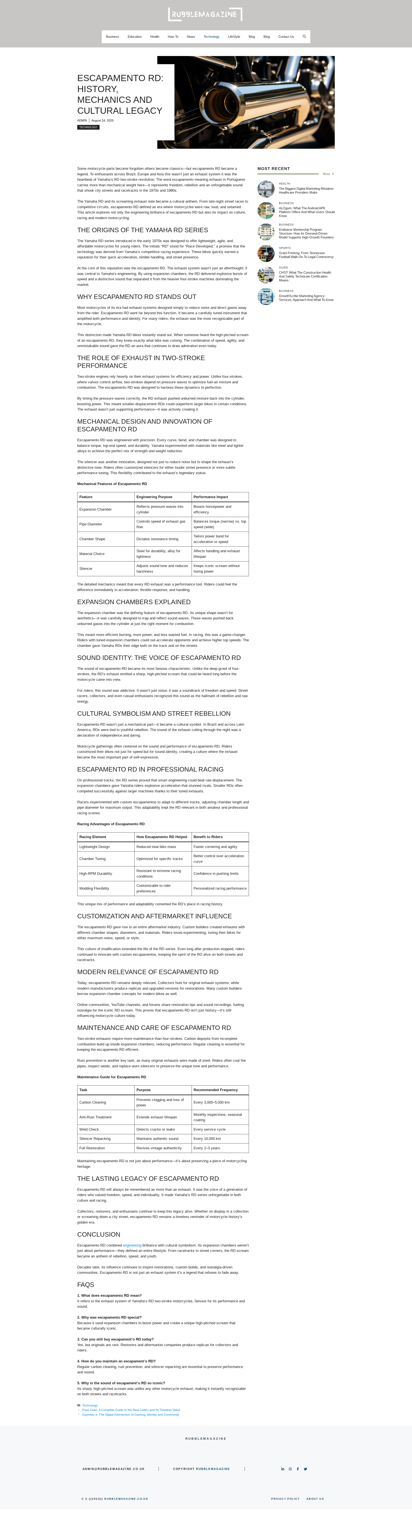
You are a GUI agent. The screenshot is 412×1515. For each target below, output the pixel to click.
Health (154, 36)
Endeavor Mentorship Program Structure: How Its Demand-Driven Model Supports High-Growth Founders (306, 233)
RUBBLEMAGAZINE (213, 1469)
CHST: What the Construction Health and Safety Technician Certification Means (305, 276)
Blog (252, 36)
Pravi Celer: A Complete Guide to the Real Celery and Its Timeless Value (131, 1410)
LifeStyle (234, 36)
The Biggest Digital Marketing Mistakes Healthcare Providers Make (306, 190)
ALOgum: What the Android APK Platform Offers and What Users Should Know (307, 212)
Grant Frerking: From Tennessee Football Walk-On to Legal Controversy (306, 255)
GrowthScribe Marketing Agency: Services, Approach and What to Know (306, 298)
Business (112, 36)
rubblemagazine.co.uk (126, 1498)
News (191, 36)
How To (173, 36)
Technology (212, 36)
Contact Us (286, 36)
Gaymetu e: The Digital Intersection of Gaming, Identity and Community (130, 1414)
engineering (132, 1245)
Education (135, 36)
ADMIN (82, 120)
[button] (304, 36)
